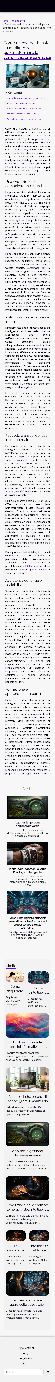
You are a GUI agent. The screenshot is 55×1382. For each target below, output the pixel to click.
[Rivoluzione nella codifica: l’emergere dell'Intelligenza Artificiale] (27, 1188)
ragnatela (26, 1358)
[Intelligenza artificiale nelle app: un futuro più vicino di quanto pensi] (39, 1235)
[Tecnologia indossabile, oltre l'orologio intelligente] (27, 853)
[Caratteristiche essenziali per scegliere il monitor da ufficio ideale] (27, 1079)
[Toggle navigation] (6, 6)
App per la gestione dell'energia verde (27, 824)
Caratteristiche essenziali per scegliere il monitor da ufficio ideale (27, 1101)
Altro (26, 1363)
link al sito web (35, 566)
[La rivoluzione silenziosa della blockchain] (16, 1235)
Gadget (26, 1353)
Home (5, 20)
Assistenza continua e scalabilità (21, 113)
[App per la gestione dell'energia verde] (27, 807)
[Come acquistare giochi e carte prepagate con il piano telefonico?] (15, 976)
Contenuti (15, 93)
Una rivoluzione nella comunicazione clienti (26, 98)
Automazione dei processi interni (21, 103)
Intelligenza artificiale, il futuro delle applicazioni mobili (27, 1304)
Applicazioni (18, 20)
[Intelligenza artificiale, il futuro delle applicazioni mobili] (27, 1283)
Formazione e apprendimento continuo (24, 119)
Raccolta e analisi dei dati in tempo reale (25, 108)
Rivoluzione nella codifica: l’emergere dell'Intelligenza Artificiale (27, 1209)
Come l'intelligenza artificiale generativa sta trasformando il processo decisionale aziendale (27, 923)
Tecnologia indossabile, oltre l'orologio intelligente (27, 870)
